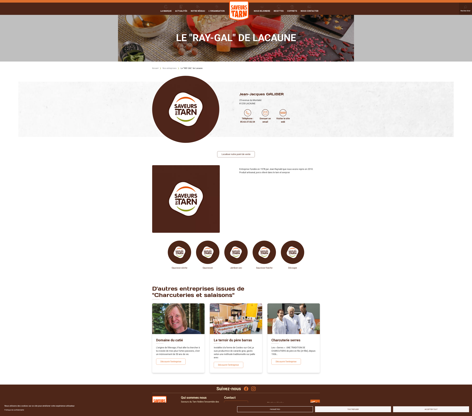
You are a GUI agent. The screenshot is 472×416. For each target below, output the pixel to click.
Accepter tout (431, 409)
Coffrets (292, 11)
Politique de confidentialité (14, 410)
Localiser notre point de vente (236, 154)
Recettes (279, 11)
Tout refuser (353, 409)
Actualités (181, 11)
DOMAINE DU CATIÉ (169, 340)
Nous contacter (309, 11)
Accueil (155, 68)
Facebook (246, 389)
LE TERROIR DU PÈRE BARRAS (233, 340)
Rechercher (466, 11)
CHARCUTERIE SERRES (285, 340)
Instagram (253, 389)
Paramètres (275, 409)
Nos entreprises (169, 68)
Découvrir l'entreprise (171, 361)
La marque (166, 11)
